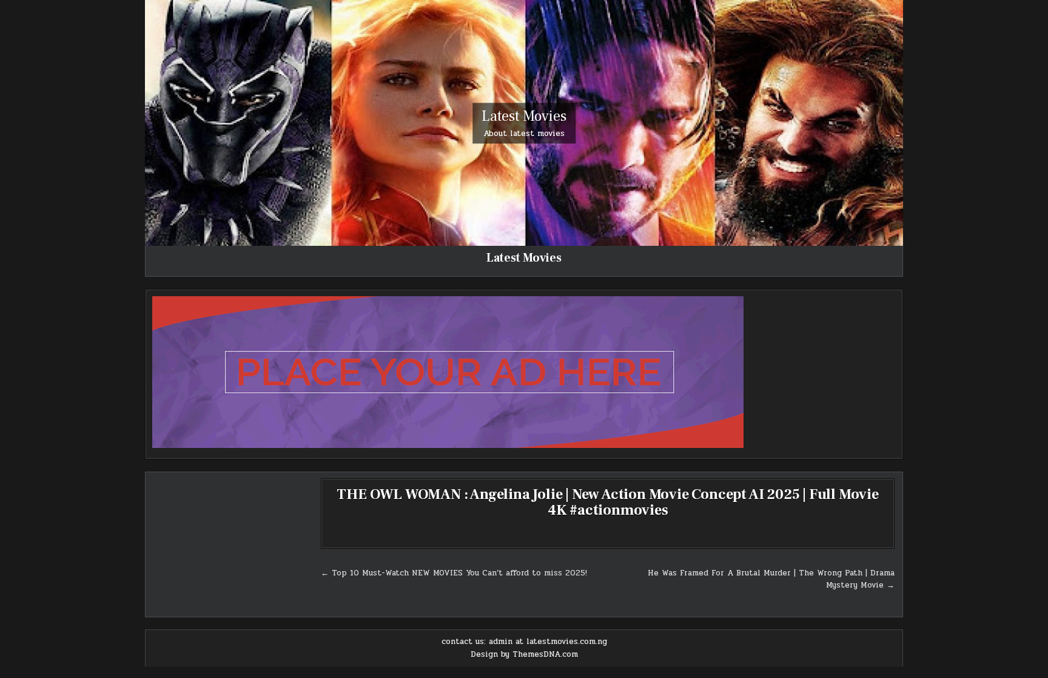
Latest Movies (524, 115)
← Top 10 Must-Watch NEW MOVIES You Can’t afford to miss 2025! (454, 573)
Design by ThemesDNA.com (524, 654)
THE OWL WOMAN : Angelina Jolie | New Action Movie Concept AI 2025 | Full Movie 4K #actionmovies (607, 502)
